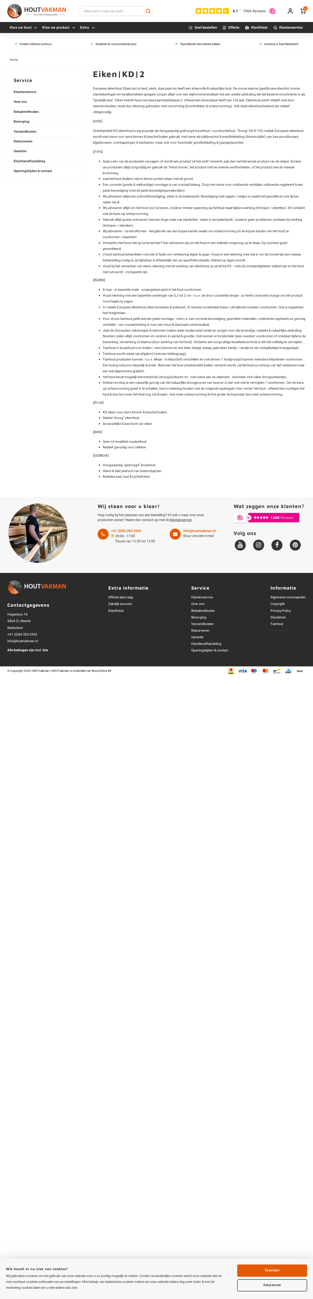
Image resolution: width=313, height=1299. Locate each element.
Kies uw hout (21, 27)
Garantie (20, 151)
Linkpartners (279, 630)
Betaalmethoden (26, 111)
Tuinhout (276, 624)
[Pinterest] (295, 545)
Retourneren (23, 141)
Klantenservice (291, 27)
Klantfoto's (259, 27)
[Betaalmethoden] (231, 670)
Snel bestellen (206, 27)
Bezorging (21, 121)
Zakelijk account (120, 604)
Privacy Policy (280, 610)
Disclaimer (278, 617)
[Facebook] (276, 545)
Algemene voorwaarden (288, 597)
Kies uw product (56, 27)
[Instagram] (258, 545)
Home (14, 60)
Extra (84, 27)
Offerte (233, 27)
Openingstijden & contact (33, 171)
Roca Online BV (102, 671)
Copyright (277, 604)
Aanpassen (272, 1285)
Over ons (20, 101)
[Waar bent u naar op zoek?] (148, 11)
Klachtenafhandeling (29, 161)
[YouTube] (240, 545)
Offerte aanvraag (120, 597)
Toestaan (272, 1270)
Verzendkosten (25, 131)
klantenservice (181, 519)
